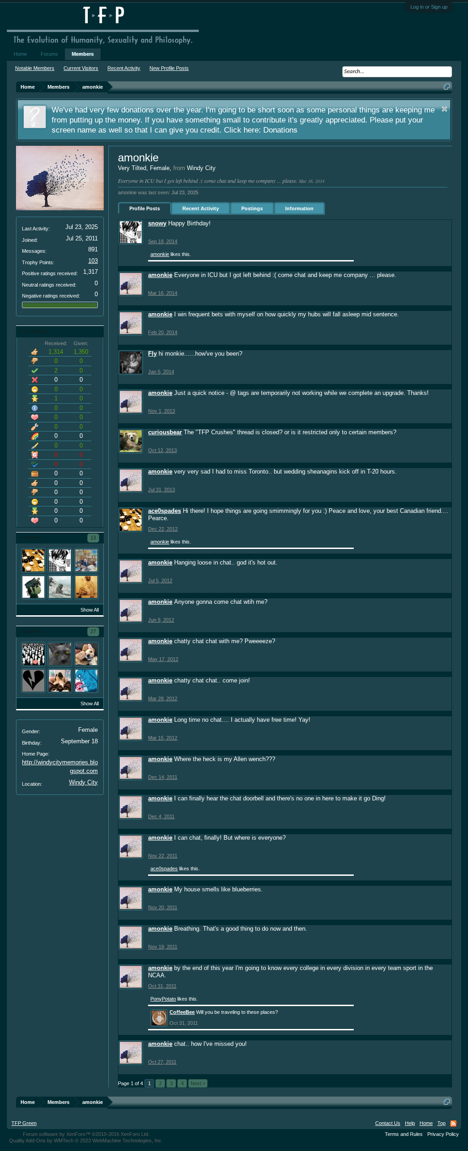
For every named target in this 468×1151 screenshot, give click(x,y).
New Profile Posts (169, 68)
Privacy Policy (443, 1134)
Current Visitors (81, 68)
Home (20, 54)
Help (410, 1123)
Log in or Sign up (428, 7)
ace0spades (164, 510)
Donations (280, 129)
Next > (198, 1083)
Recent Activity (200, 208)
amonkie (159, 254)
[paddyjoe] (60, 654)
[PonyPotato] (86, 654)
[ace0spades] (33, 560)
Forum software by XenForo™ (86, 1134)
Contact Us (387, 1123)
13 (93, 537)
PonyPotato (163, 999)
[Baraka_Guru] (86, 560)
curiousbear (165, 432)
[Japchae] (33, 587)
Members (83, 54)
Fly (152, 353)
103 (93, 260)
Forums (49, 54)
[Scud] (33, 680)
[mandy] (33, 654)
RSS (453, 1123)
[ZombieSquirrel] (86, 680)
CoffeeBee (182, 1012)
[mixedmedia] (86, 587)
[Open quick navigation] (447, 87)
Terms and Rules (404, 1134)
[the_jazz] (60, 587)
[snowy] (60, 560)
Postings (252, 208)
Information (299, 208)
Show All (89, 610)
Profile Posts (144, 208)
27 (93, 631)
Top (441, 1123)
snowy (157, 223)
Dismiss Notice (444, 109)
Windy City (83, 782)
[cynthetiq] (60, 680)
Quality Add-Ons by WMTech (86, 1140)
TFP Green (24, 1123)
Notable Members (34, 68)
